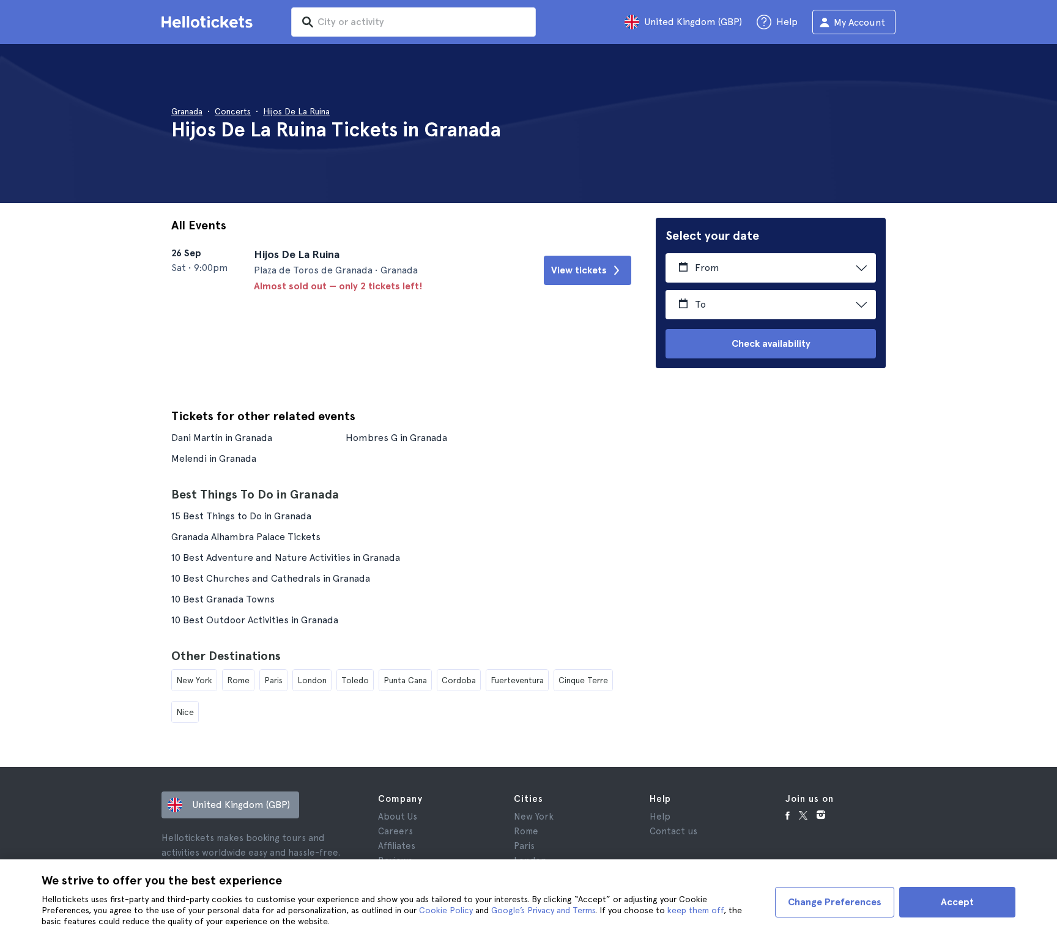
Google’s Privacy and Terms (543, 910)
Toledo (355, 680)
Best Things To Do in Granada (255, 494)
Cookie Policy (446, 910)
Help (660, 816)
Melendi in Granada (213, 458)
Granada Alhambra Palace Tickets (246, 537)
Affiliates (396, 845)
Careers (395, 831)
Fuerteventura (517, 680)
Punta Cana (405, 680)
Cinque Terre (583, 680)
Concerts (233, 111)
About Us (397, 816)
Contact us (673, 831)
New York (194, 680)
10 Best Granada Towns (223, 599)
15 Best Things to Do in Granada (241, 516)
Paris (273, 680)
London (312, 680)
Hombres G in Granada (396, 437)
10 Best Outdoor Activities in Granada (254, 620)
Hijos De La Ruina (296, 111)
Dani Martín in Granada (221, 437)
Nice (185, 712)
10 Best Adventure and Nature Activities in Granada (285, 557)
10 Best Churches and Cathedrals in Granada (270, 578)
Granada (186, 111)
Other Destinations (226, 655)
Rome (238, 680)
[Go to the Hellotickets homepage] (209, 22)
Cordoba (459, 680)
